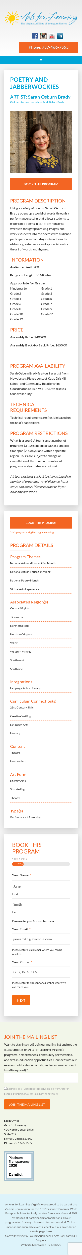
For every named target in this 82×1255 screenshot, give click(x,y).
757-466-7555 (23, 1143)
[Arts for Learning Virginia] (41, 18)
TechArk (56, 1245)
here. (49, 1231)
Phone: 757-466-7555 (49, 47)
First (15, 894)
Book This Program (41, 184)
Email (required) (16, 1070)
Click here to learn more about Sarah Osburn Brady (37, 102)
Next (21, 1000)
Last (15, 912)
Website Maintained (33, 1245)
